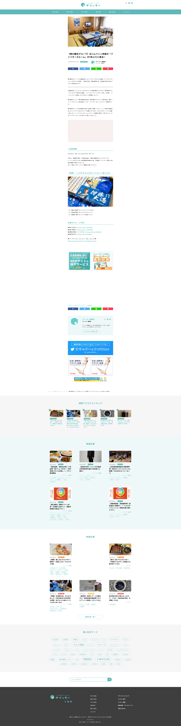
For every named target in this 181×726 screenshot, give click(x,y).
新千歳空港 (125, 654)
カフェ (125, 639)
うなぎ (112, 568)
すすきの (85, 639)
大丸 (92, 654)
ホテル (70, 305)
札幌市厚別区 (64, 664)
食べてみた (70, 12)
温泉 (65, 479)
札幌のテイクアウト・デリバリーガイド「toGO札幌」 (100, 717)
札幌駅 (103, 664)
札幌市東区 (74, 664)
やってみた (84, 12)
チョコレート (68, 650)
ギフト (66, 645)
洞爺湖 (112, 479)
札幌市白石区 (84, 664)
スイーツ (53, 570)
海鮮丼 (57, 572)
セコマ (125, 645)
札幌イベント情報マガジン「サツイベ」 (78, 717)
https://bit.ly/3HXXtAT (93, 232)
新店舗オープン (65, 659)
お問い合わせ (122, 708)
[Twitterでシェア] (84, 68)
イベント (83, 475)
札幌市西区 (94, 664)
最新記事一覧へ (90, 617)
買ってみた (112, 12)
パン (77, 650)
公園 (88, 604)
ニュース (126, 12)
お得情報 (65, 639)
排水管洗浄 (113, 604)
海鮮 (52, 572)
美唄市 (93, 604)
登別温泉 (53, 481)
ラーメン (60, 570)
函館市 (52, 515)
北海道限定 (83, 654)
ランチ (55, 654)
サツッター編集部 (101, 61)
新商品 (52, 659)
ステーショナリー (115, 645)
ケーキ (90, 645)
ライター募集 (121, 702)
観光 (119, 664)
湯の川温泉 (53, 519)
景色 (77, 659)
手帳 (107, 654)
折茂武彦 (93, 477)
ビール (101, 650)
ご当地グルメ (54, 568)
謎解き (67, 519)
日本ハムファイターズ (80, 305)
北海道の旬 (63, 608)
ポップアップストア (123, 650)
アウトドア (94, 639)
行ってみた (55, 12)
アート (82, 604)
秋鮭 (60, 610)
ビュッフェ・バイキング (64, 477)
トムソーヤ (60, 513)
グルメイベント (54, 608)
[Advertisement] (90, 131)
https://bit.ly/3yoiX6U (85, 227)
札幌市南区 (128, 659)
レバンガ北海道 (84, 477)
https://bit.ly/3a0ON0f (85, 230)
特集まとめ (58, 574)
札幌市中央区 (103, 659)
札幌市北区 (127, 568)
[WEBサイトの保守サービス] (79, 261)
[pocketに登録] (108, 68)
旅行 (64, 515)
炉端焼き (64, 572)
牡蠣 (52, 574)
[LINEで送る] (96, 68)
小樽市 (99, 654)
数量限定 (115, 654)
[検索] (109, 679)
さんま (52, 606)
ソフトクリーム (56, 650)
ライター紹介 (121, 699)
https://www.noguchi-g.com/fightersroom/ (82, 241)
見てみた (98, 12)
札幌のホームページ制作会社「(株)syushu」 (92, 722)
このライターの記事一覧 (90, 331)
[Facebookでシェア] (73, 68)
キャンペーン (56, 645)
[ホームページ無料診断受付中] (101, 261)
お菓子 (75, 639)
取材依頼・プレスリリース (125, 705)
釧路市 (65, 574)
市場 (66, 570)
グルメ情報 (53, 477)
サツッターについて (123, 696)
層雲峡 (58, 515)
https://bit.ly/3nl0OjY (85, 234)
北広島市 (73, 654)
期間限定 (90, 305)
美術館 (82, 606)
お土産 (55, 639)
